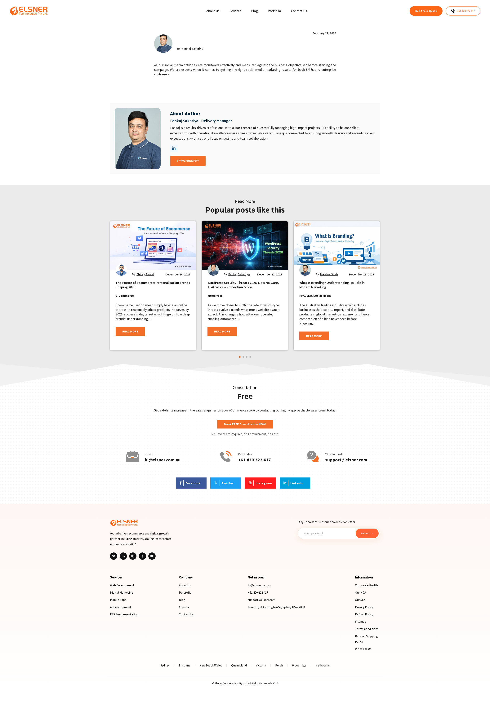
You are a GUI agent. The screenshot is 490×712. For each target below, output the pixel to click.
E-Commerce (125, 295)
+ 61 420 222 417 (466, 11)
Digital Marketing (121, 592)
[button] (240, 357)
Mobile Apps (118, 600)
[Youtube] (152, 556)
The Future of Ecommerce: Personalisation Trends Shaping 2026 (153, 284)
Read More (130, 331)
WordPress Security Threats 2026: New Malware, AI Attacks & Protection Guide (243, 284)
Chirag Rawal (145, 274)
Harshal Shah (329, 274)
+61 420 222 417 (254, 460)
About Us (185, 585)
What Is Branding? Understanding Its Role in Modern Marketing (332, 284)
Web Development (122, 585)
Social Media (322, 295)
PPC (302, 295)
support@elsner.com (346, 460)
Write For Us (363, 649)
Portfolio (185, 592)
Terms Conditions (366, 629)
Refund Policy (364, 614)
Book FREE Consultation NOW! (245, 424)
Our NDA (360, 592)
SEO (309, 295)
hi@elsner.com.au (162, 460)
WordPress (215, 295)
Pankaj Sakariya (192, 48)
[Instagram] (132, 556)
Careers (184, 607)
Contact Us (186, 614)
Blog (182, 600)
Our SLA (360, 600)
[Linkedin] (123, 556)
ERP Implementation (124, 614)
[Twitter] (113, 556)
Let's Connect (188, 161)
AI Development (120, 607)
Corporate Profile (366, 585)
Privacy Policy (364, 607)
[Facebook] (142, 556)
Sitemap (360, 621)
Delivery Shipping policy (366, 638)
